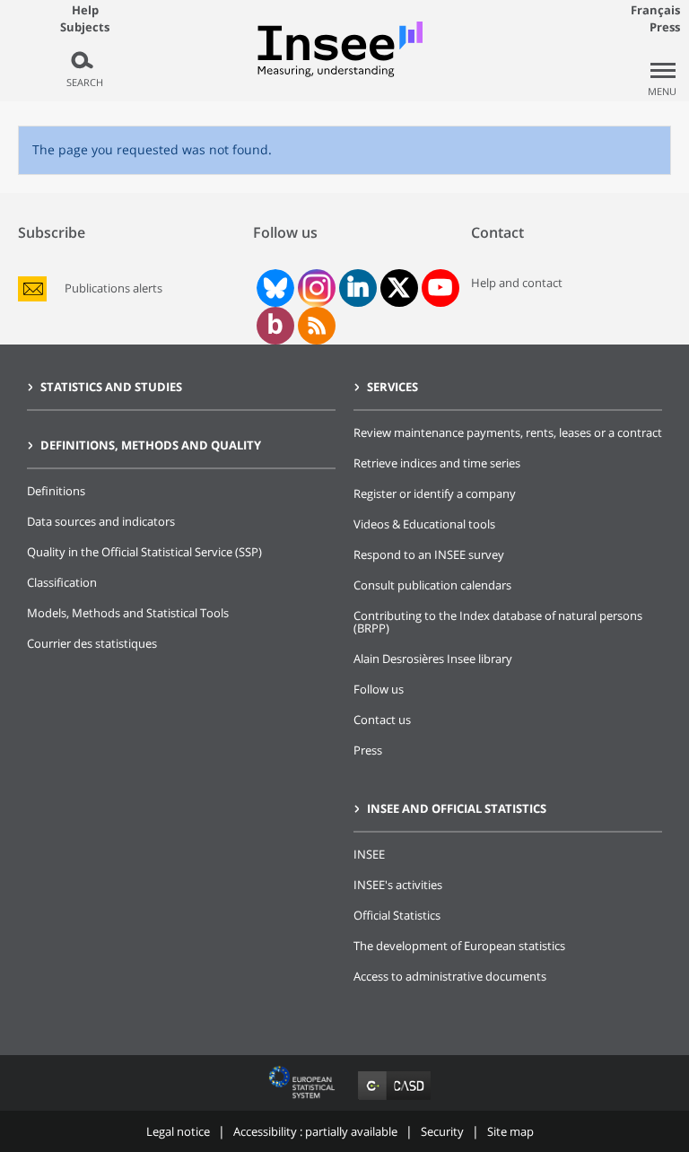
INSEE (369, 854)
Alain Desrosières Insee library (432, 658)
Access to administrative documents (449, 976)
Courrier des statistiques (92, 643)
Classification (62, 582)
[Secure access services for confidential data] (394, 1099)
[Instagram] (315, 288)
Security (442, 1131)
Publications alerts (113, 288)
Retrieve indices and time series (436, 463)
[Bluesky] (273, 288)
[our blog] (274, 325)
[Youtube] (440, 288)
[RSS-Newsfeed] (316, 325)
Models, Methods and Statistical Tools (128, 613)
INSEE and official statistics (456, 808)
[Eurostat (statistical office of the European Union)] (303, 1099)
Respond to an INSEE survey (428, 554)
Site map (510, 1131)
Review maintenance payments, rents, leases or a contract (507, 432)
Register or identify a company (434, 493)
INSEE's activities (397, 885)
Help (85, 10)
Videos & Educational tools (424, 524)
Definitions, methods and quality (150, 445)
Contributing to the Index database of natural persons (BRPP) (497, 621)
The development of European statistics (459, 946)
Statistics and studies (111, 387)
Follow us (378, 689)
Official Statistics (396, 915)
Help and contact (517, 283)
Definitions (56, 491)
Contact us (382, 719)
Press (665, 27)
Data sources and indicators (101, 521)
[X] (399, 287)
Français (655, 10)
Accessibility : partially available (315, 1131)
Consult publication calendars (432, 585)
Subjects (84, 27)
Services (392, 387)
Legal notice (178, 1131)
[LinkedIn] (358, 288)
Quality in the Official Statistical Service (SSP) (144, 552)
